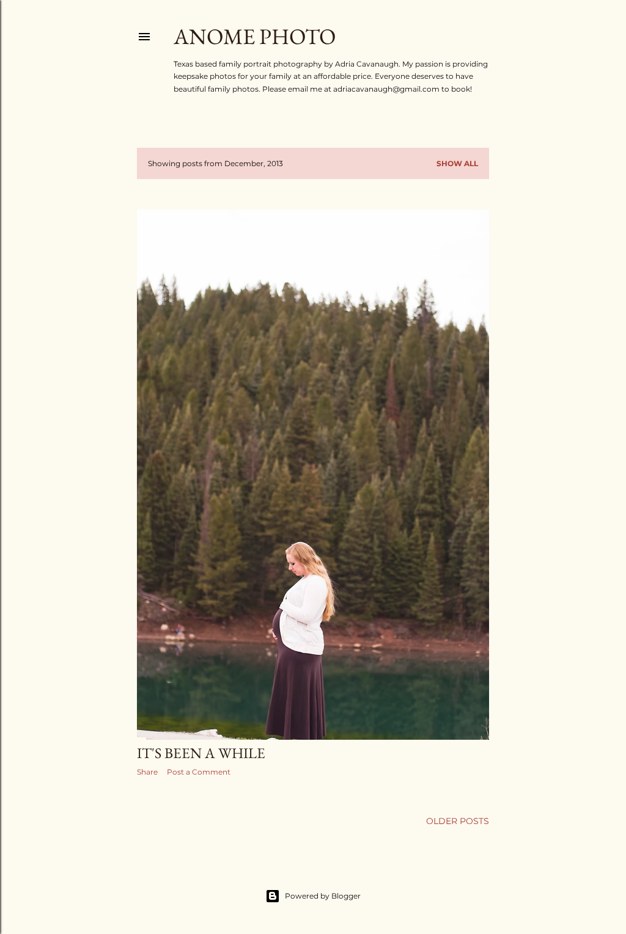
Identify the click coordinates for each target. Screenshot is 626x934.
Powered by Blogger (323, 895)
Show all (457, 163)
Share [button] (147, 771)
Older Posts (457, 820)
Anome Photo (255, 36)
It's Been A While (201, 752)
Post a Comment (198, 771)
